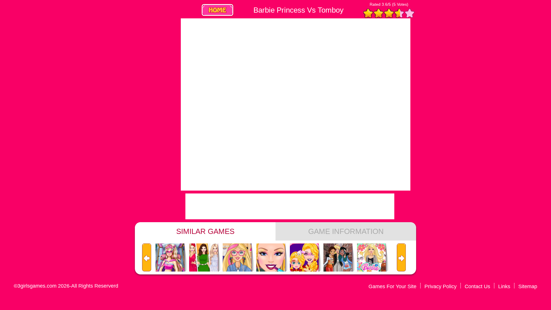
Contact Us (477, 286)
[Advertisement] (132, 104)
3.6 (384, 4)
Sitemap (527, 286)
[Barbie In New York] (337, 257)
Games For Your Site (392, 286)
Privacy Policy (440, 286)
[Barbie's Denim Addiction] (237, 257)
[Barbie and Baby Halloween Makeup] (304, 257)
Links (504, 286)
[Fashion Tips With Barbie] (203, 257)
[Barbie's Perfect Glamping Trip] (371, 257)
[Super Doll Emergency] (170, 257)
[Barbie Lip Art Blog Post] (270, 257)
